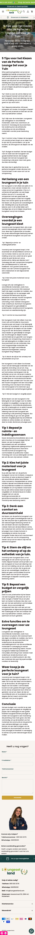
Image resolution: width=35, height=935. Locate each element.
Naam (4, 752)
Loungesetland (10, 930)
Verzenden (17, 797)
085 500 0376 (21, 837)
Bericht (4, 778)
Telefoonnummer (8, 769)
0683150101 (15, 840)
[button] (32, 11)
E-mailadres (6, 760)
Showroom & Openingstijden (17, 6)
